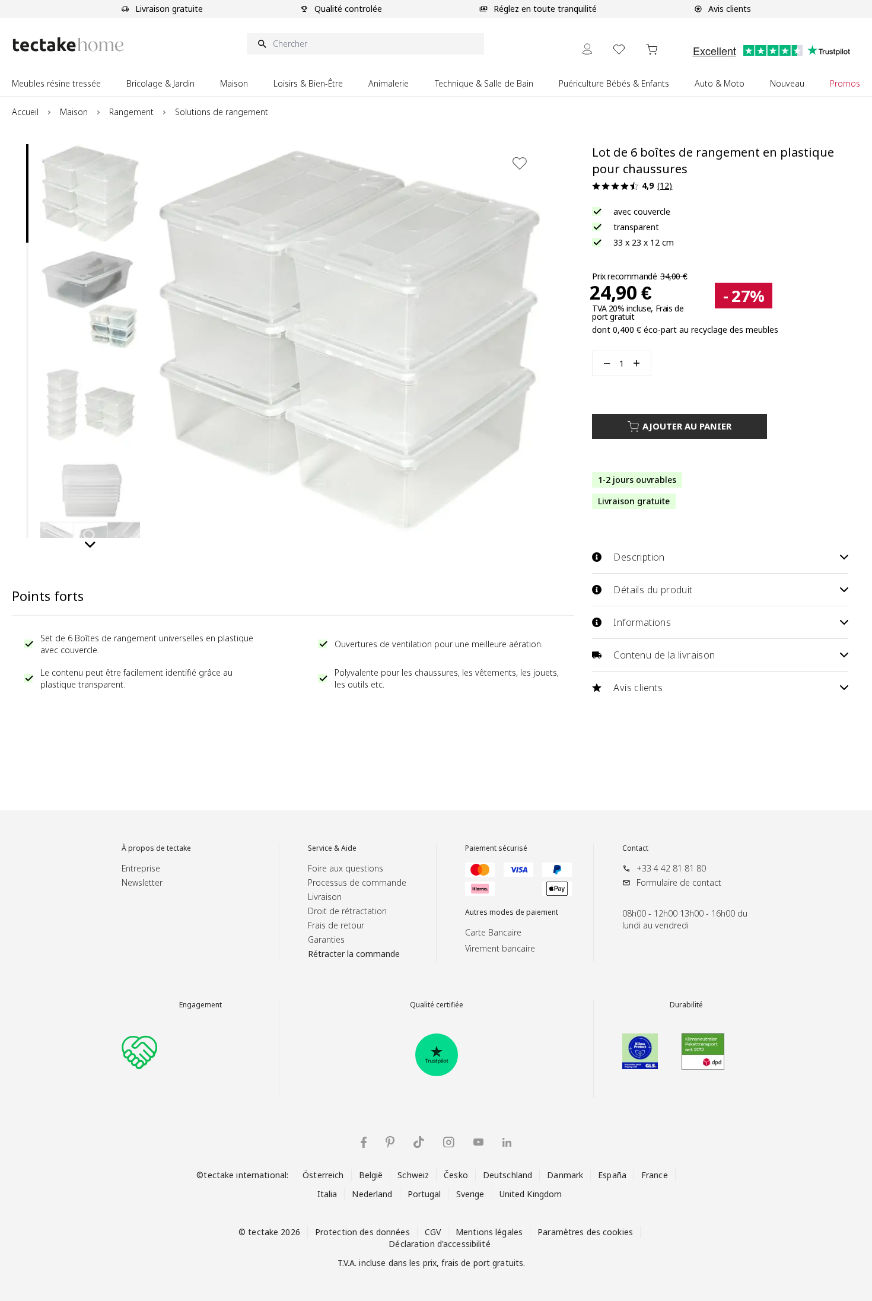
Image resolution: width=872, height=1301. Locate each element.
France (654, 1175)
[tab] (27, 193)
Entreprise (141, 868)
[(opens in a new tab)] (436, 1054)
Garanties (326, 939)
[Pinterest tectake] (390, 1142)
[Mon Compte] (587, 49)
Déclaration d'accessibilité (439, 1243)
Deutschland (507, 1175)
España (612, 1175)
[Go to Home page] (68, 44)
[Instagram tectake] (448, 1142)
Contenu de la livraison (664, 654)
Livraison (325, 896)
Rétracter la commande (354, 953)
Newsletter (142, 882)
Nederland (372, 1194)
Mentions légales (489, 1232)
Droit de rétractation (347, 911)
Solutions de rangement (221, 111)
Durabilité (686, 1005)
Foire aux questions (345, 868)
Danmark (565, 1175)
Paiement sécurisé (496, 848)
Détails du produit (652, 589)
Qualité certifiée (436, 1005)
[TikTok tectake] (418, 1142)
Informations (642, 622)
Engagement (200, 1005)
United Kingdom (530, 1194)
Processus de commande (357, 882)
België (371, 1175)
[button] (90, 194)
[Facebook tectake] (364, 1142)
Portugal (424, 1194)
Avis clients (638, 687)
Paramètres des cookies (585, 1232)
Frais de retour (336, 925)
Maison (74, 111)
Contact (635, 848)
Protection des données (362, 1232)
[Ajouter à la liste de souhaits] (520, 163)
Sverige (470, 1194)
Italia (327, 1194)
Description (638, 557)
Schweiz (413, 1175)
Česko (456, 1175)
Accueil (25, 111)
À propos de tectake (156, 848)
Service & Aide (332, 848)
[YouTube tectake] (478, 1142)
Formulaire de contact (679, 882)
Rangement (131, 111)
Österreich (323, 1175)
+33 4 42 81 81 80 (671, 868)
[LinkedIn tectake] (506, 1142)
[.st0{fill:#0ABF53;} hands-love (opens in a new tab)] (139, 1051)
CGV (433, 1232)
